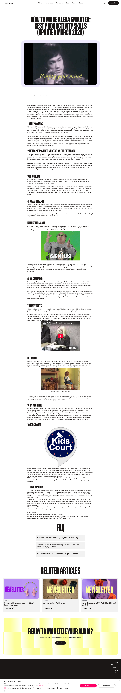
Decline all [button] (106, 685)
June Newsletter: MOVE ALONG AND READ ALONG (99, 604)
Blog (116, 670)
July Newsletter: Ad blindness (54, 603)
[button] (40, 691)
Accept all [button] (88, 685)
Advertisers (114, 665)
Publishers (115, 667)
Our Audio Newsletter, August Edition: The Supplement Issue (20, 604)
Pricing (116, 662)
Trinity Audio (43, 96)
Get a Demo (60, 643)
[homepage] (7, 3)
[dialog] (60, 686)
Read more (41, 685)
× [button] (119, 680)
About (116, 673)
